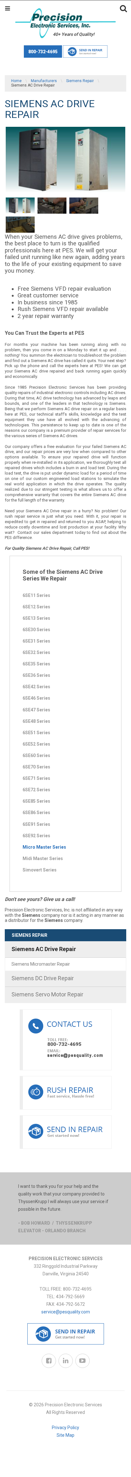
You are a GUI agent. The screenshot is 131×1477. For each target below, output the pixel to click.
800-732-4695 (43, 51)
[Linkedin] (66, 1361)
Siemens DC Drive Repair (42, 978)
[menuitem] (65, 956)
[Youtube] (82, 1361)
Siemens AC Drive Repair (43, 949)
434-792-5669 (70, 1296)
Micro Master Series (44, 847)
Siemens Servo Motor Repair (47, 994)
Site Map (65, 1435)
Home (16, 81)
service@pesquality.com (65, 1311)
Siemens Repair (80, 81)
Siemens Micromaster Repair (40, 964)
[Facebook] (49, 1361)
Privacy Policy (65, 1427)
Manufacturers (44, 81)
